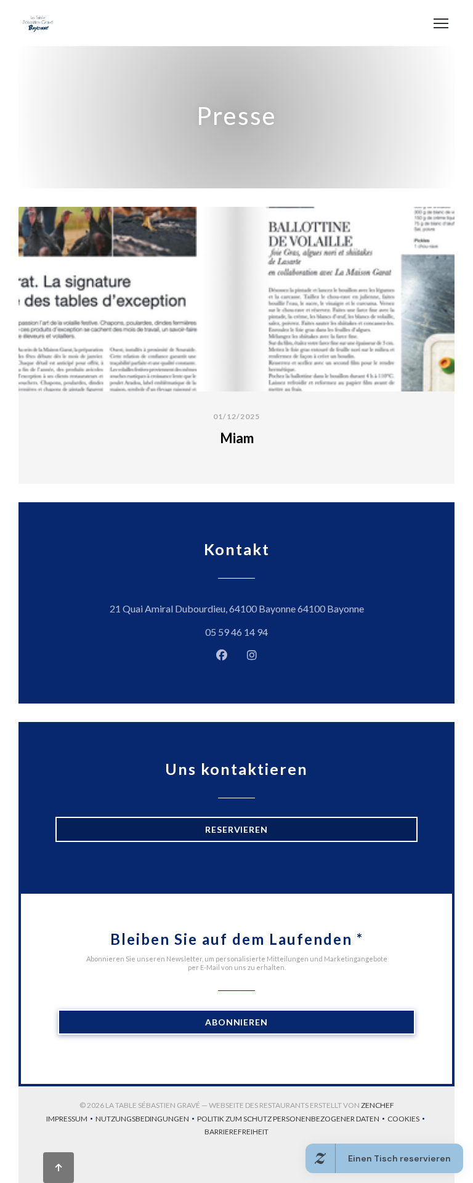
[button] (441, 23)
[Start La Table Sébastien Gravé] (38, 23)
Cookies (407, 1120)
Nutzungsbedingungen (146, 1120)
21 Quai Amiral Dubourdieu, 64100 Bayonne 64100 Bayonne (264, 608)
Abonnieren (236, 1022)
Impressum (70, 1120)
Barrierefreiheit (236, 1133)
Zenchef (377, 1105)
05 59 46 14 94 (236, 632)
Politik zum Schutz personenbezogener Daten (292, 1120)
